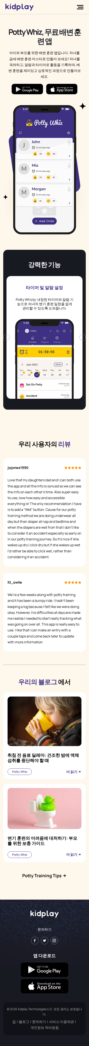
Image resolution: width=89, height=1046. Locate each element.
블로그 (24, 1021)
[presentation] (6, 337)
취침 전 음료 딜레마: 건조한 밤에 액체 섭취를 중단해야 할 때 (43, 757)
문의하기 (44, 929)
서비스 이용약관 (61, 1021)
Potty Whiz (19, 772)
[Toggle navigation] (79, 7)
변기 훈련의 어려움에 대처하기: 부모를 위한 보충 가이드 (42, 840)
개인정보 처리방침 (44, 1027)
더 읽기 (72, 771)
